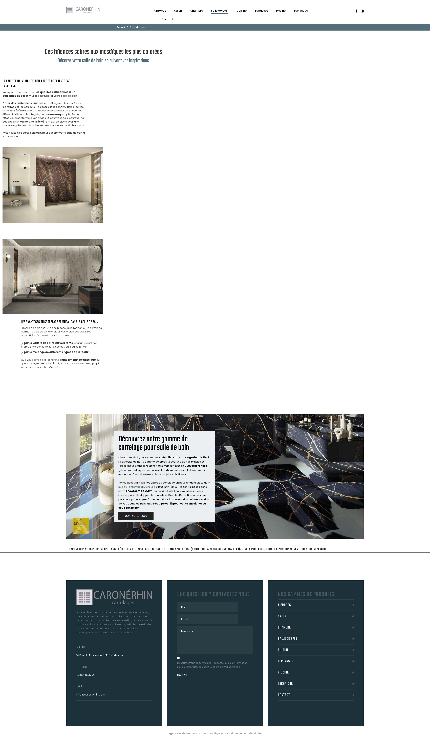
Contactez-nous (136, 516)
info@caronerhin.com (90, 694)
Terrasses (261, 11)
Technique (301, 11)
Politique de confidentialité (244, 733)
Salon (178, 11)
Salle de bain (219, 11)
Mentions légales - (214, 733)
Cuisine (241, 11)
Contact (167, 19)
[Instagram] (362, 11)
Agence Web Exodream (183, 733)
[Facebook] (356, 11)
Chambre (196, 11)
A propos (160, 11)
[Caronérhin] (84, 10)
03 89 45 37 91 (85, 675)
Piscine (281, 11)
